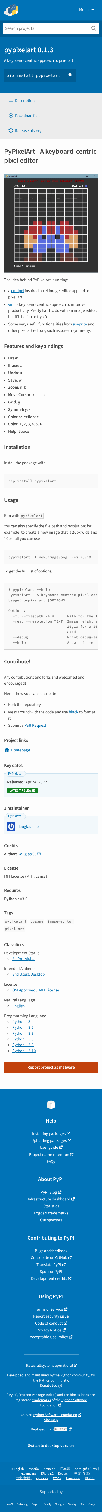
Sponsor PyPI (51, 1272)
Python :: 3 (21, 1022)
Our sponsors (51, 1220)
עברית (57, 1478)
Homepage (20, 750)
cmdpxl (17, 291)
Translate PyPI (48, 1265)
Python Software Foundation (55, 1414)
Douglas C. (27, 854)
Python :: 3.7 (23, 1033)
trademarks (41, 1400)
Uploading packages (49, 1141)
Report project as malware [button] (51, 1067)
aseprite (80, 324)
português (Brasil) (87, 1469)
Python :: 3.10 (24, 1051)
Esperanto (73, 1478)
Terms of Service (49, 1309)
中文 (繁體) (24, 1478)
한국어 (90, 1478)
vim (11, 304)
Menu (84, 10)
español (34, 1469)
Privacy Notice (48, 1330)
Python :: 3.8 (23, 1039)
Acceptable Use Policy (49, 1337)
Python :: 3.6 (23, 1027)
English (18, 1006)
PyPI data (14, 773)
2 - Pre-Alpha (23, 959)
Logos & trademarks (51, 1213)
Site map (51, 1420)
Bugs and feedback (51, 1251)
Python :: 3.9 (23, 1045)
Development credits (49, 1278)
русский (42, 1478)
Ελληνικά (47, 1473)
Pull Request (35, 725)
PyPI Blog (49, 1192)
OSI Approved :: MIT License (35, 990)
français (49, 1469)
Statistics (51, 1206)
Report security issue (51, 1316)
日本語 (65, 1469)
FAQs (51, 1161)
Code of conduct (49, 1323)
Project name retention (49, 1155)
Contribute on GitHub (49, 1258)
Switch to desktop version (51, 1446)
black (73, 712)
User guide (49, 1147)
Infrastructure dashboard (49, 1199)
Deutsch (64, 1473)
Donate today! (51, 1385)
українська (28, 1473)
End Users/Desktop (28, 974)
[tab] (51, 100)
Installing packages (49, 1134)
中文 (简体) (82, 1473)
